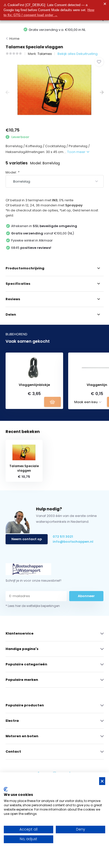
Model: (12, 172)
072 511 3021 (63, 536)
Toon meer (76, 151)
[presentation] (7, 92)
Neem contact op (26, 539)
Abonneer (86, 596)
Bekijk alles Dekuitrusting (78, 53)
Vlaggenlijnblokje (34, 385)
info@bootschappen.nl (73, 541)
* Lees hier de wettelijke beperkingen (33, 606)
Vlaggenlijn (97, 385)
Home (14, 38)
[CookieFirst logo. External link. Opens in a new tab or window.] (6, 789)
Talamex (45, 53)
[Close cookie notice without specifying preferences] (102, 781)
